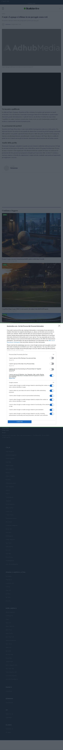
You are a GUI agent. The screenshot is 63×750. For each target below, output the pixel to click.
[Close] (59, 326)
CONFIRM (20, 421)
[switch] (52, 358)
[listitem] (31, 354)
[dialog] (31, 375)
